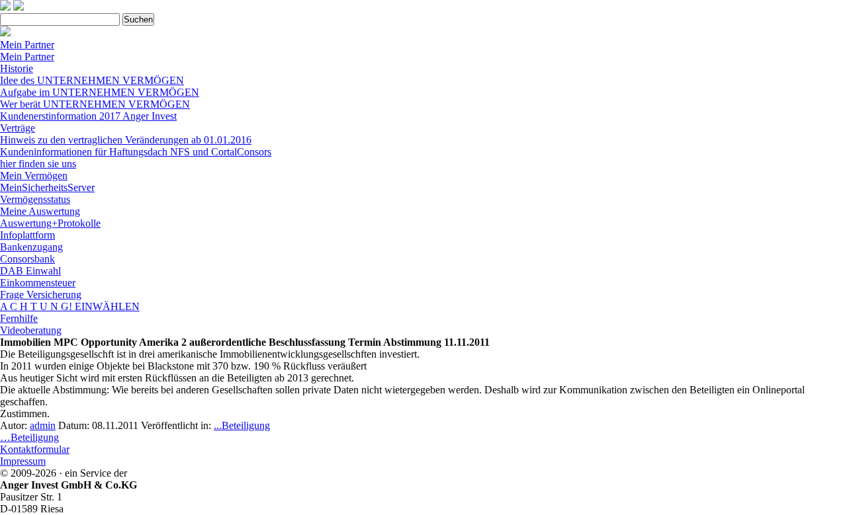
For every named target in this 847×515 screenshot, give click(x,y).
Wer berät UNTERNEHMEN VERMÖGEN (95, 104)
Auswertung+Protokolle (50, 223)
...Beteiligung (242, 425)
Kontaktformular (34, 449)
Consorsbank (27, 258)
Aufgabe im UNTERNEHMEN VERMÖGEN (99, 92)
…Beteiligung (29, 437)
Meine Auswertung (40, 211)
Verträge (17, 128)
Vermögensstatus (35, 199)
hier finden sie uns (38, 163)
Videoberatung (31, 330)
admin (43, 425)
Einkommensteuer (37, 282)
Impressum (23, 461)
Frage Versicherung (40, 294)
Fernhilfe (19, 318)
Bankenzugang (31, 247)
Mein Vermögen (33, 175)
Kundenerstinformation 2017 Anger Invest (88, 116)
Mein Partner (27, 44)
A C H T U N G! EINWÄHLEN (70, 306)
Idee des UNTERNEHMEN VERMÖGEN (92, 80)
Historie (16, 68)
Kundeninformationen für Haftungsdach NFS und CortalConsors (135, 151)
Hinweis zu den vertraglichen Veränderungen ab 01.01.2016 (125, 139)
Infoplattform (27, 235)
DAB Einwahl (30, 270)
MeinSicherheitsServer (47, 187)
